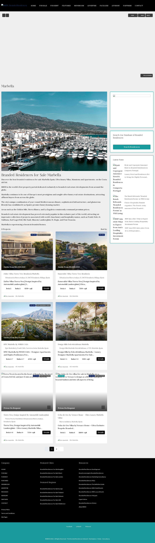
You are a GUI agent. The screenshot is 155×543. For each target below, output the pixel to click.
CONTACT (139, 6)
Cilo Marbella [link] (19, 296)
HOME (33, 6)
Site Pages (4, 517)
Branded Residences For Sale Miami (51, 473)
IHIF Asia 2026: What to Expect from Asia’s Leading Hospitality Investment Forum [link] (136, 221)
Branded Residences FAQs (87, 480)
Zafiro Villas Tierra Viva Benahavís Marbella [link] (21, 274)
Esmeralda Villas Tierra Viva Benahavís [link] (74, 274)
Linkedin (78, 526)
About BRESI (82, 507)
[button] (149, 85)
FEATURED (66, 6)
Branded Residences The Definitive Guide (91, 484)
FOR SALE (43, 6)
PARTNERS (127, 6)
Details (46, 288)
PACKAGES (104, 6)
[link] (27, 251)
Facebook (69, 526)
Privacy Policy (5, 509)
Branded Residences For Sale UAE (50, 500)
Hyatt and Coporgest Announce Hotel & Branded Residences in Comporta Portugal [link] (136, 168)
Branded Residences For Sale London (51, 477)
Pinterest (88, 526)
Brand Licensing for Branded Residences (91, 473)
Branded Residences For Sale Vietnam (51, 496)
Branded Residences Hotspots (88, 495)
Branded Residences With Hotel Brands (91, 488)
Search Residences (132, 147)
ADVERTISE (91, 6)
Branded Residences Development (89, 469)
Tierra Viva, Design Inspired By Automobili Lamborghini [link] (26, 415)
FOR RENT (54, 6)
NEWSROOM (79, 6)
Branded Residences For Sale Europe (51, 489)
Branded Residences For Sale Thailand (51, 492)
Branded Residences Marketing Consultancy (92, 477)
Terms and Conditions (8, 513)
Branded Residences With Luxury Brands (91, 492)
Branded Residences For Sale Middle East (52, 504)
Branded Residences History (87, 503)
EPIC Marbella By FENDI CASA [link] (16, 344)
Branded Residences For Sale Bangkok (51, 469)
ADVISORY (116, 6)
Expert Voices (83, 499)
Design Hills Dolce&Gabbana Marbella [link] (73, 344)
